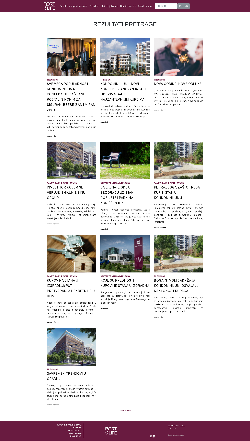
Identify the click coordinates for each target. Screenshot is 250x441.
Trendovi (94, 6)
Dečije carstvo (128, 6)
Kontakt (172, 428)
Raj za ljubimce (109, 6)
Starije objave (125, 410)
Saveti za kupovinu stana (73, 6)
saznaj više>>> (53, 136)
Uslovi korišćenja (176, 425)
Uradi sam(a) (145, 6)
